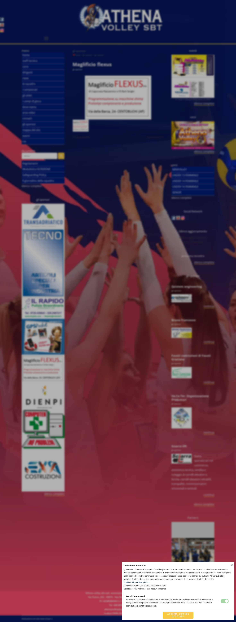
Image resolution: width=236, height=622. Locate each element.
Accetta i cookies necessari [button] (178, 615)
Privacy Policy (143, 582)
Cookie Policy (130, 582)
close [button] (232, 565)
